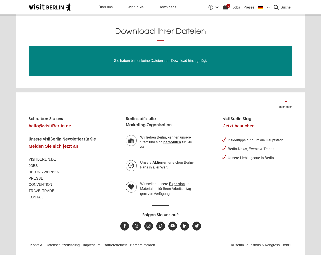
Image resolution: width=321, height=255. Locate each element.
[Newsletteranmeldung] (196, 226)
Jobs (236, 7)
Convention (40, 184)
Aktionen (159, 162)
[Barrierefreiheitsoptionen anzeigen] (213, 7)
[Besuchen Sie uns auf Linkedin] (184, 226)
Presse (248, 7)
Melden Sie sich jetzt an (53, 146)
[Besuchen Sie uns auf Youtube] (172, 226)
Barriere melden (142, 245)
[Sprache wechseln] (264, 7)
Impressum (91, 245)
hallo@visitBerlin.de (50, 125)
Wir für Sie (136, 7)
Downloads (167, 7)
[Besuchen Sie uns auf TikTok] (160, 226)
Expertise (177, 184)
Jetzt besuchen (239, 125)
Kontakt (37, 197)
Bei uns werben (44, 172)
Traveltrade (41, 191)
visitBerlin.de (42, 159)
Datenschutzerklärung (63, 245)
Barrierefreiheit (115, 245)
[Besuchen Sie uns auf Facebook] (124, 226)
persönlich (172, 142)
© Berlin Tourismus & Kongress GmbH (261, 245)
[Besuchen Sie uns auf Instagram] (148, 226)
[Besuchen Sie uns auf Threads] (136, 226)
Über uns (105, 7)
